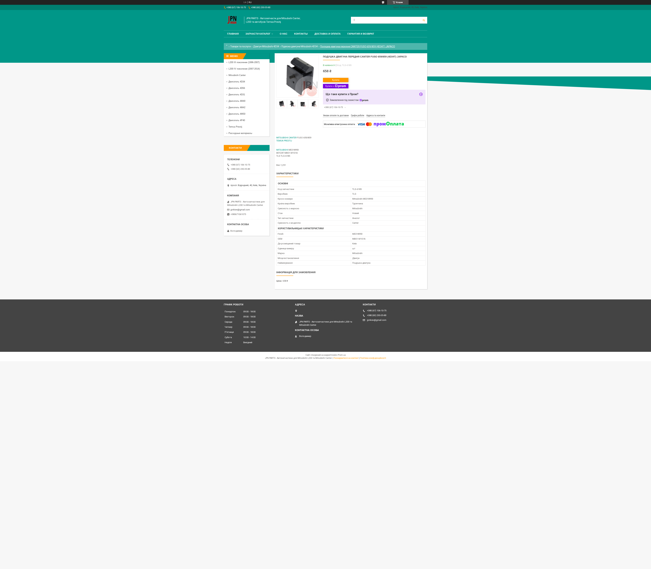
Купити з (329, 86)
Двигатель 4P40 (237, 120)
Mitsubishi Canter (237, 75)
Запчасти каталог (257, 33)
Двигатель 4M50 (237, 114)
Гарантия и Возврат (360, 33)
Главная (233, 33)
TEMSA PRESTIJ (284, 140)
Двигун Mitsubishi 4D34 (266, 46)
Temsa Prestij (235, 126)
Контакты (301, 33)
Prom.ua (342, 355)
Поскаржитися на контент (346, 358)
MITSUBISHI (282, 150)
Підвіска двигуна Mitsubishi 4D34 (299, 46)
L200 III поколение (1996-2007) (244, 62)
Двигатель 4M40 (237, 101)
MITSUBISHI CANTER (286, 137)
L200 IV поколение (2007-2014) (244, 68)
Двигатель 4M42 (237, 107)
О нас (283, 33)
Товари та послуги (240, 46)
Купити (335, 80)
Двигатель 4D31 (237, 94)
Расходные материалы (240, 133)
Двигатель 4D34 (237, 81)
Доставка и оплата (327, 33)
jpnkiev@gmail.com (240, 209)
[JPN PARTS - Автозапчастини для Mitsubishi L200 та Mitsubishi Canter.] (232, 20)
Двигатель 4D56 (237, 88)
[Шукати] (423, 20)
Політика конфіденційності (373, 358)
